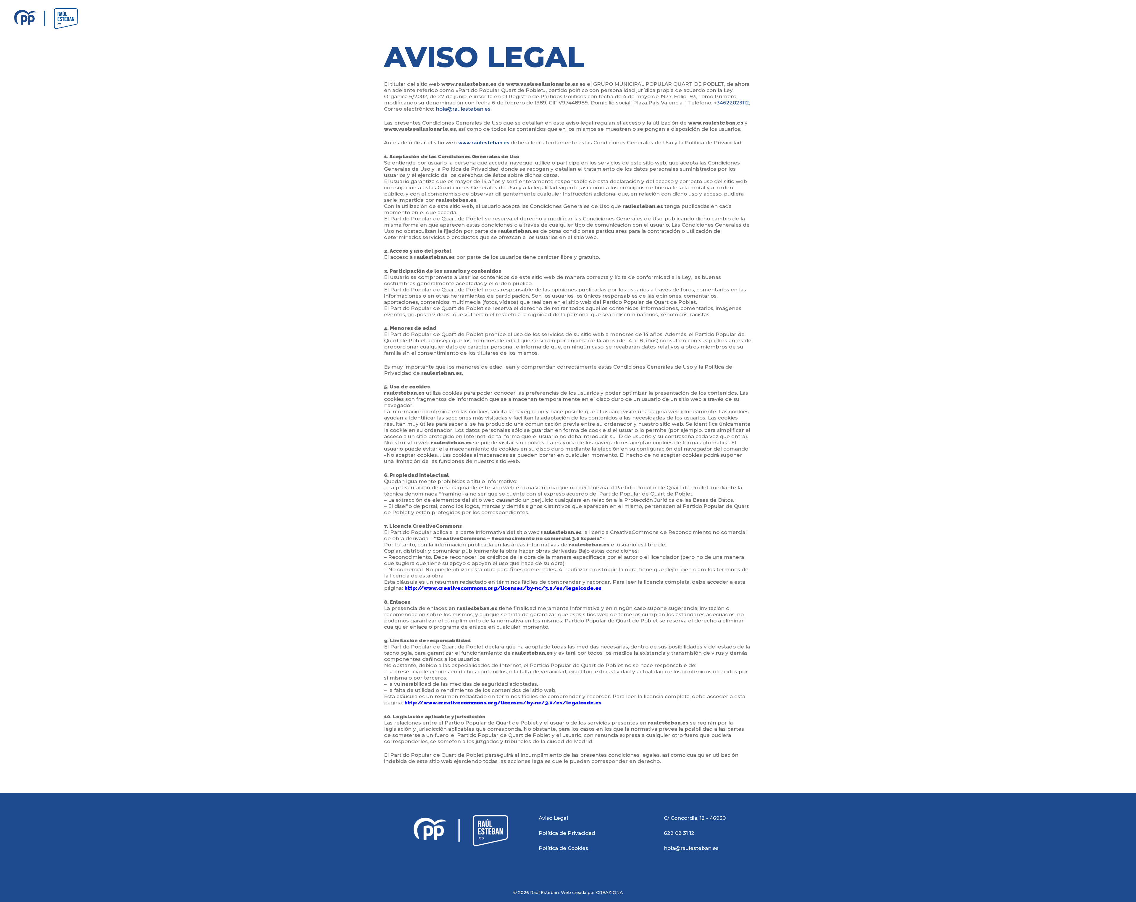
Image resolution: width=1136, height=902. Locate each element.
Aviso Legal (553, 818)
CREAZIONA (609, 892)
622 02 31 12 (679, 833)
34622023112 (733, 103)
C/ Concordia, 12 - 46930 (695, 818)
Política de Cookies (563, 848)
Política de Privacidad (567, 833)
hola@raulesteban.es (463, 109)
